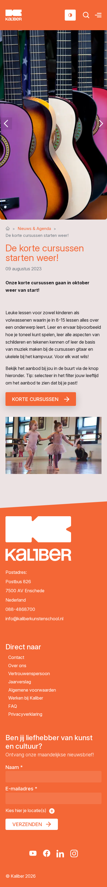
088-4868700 (20, 609)
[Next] (101, 123)
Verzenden (27, 824)
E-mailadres (21, 788)
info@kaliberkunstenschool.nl (34, 618)
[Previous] (6, 123)
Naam (14, 767)
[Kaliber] (20, 15)
